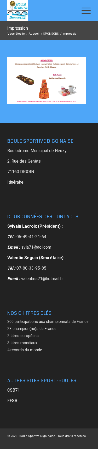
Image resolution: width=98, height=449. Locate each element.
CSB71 (13, 390)
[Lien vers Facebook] (87, 442)
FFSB (12, 400)
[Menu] (83, 10)
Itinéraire (15, 182)
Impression (17, 28)
